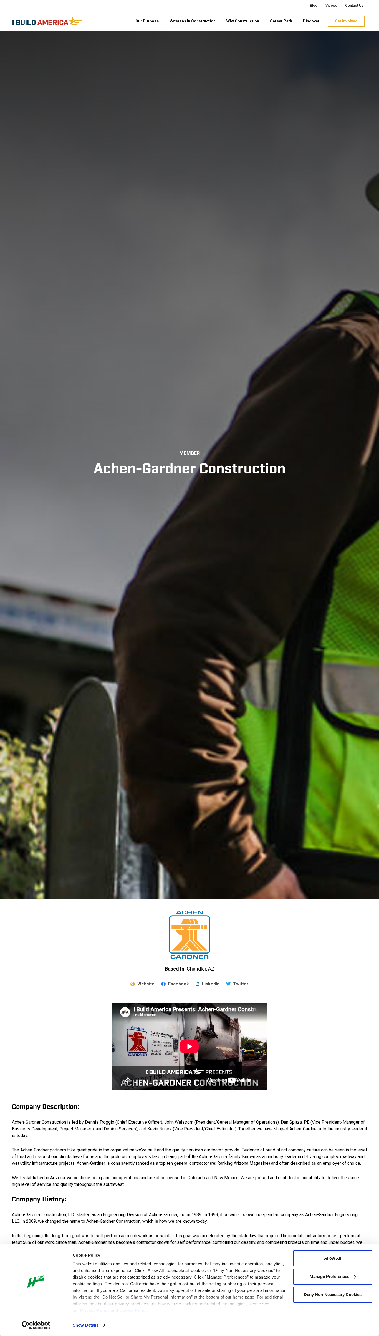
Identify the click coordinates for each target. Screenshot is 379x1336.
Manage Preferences (329, 1276)
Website (145, 984)
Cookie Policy (133, 1310)
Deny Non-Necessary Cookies (333, 1294)
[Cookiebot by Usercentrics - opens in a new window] (36, 1325)
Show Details (85, 1325)
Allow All (332, 1258)
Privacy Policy (95, 1310)
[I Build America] (47, 20)
